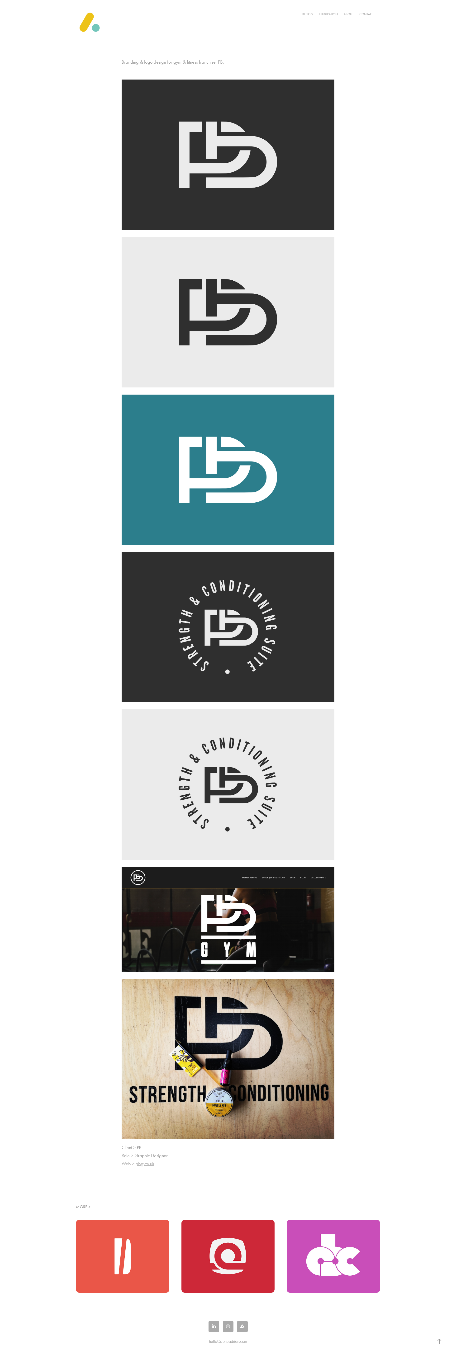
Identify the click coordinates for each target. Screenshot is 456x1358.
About (349, 14)
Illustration (328, 14)
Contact (366, 14)
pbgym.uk (145, 1163)
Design (307, 14)
